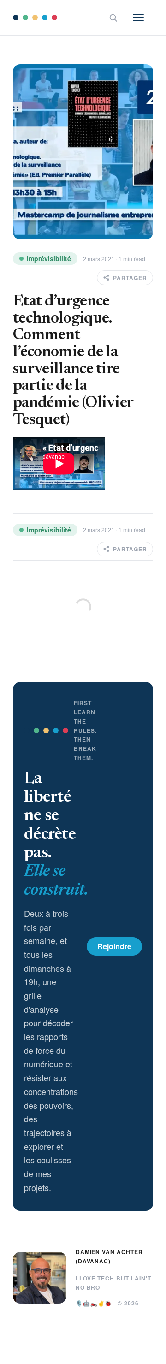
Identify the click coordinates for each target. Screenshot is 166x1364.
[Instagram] (92, 1351)
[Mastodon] (147, 1351)
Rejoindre (114, 946)
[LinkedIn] (73, 1351)
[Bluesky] (129, 1351)
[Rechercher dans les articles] (113, 17)
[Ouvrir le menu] (143, 17)
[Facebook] (110, 1351)
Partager (130, 278)
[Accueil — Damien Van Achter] (35, 17)
